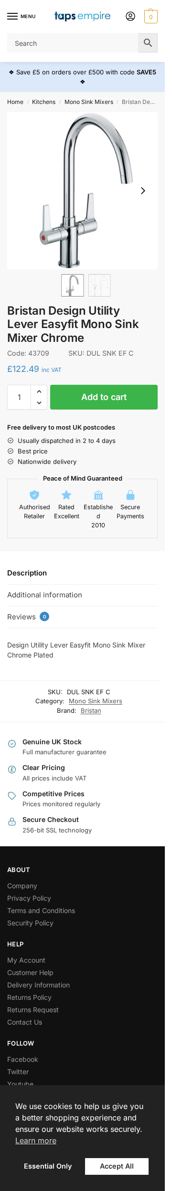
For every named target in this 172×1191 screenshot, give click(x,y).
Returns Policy (29, 997)
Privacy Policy (29, 898)
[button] (150, 16)
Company (22, 886)
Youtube (20, 1084)
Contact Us (24, 1022)
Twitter (18, 1072)
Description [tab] (27, 572)
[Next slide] (143, 191)
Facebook (22, 1059)
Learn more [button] (35, 1140)
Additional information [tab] (44, 594)
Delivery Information (38, 985)
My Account (26, 960)
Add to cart (104, 397)
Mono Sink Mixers (88, 101)
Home (15, 101)
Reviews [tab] (26, 616)
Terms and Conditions (41, 910)
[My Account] (130, 16)
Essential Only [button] (48, 1166)
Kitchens (43, 101)
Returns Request (33, 1010)
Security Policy (30, 923)
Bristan (91, 710)
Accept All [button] (117, 1166)
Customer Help (30, 972)
